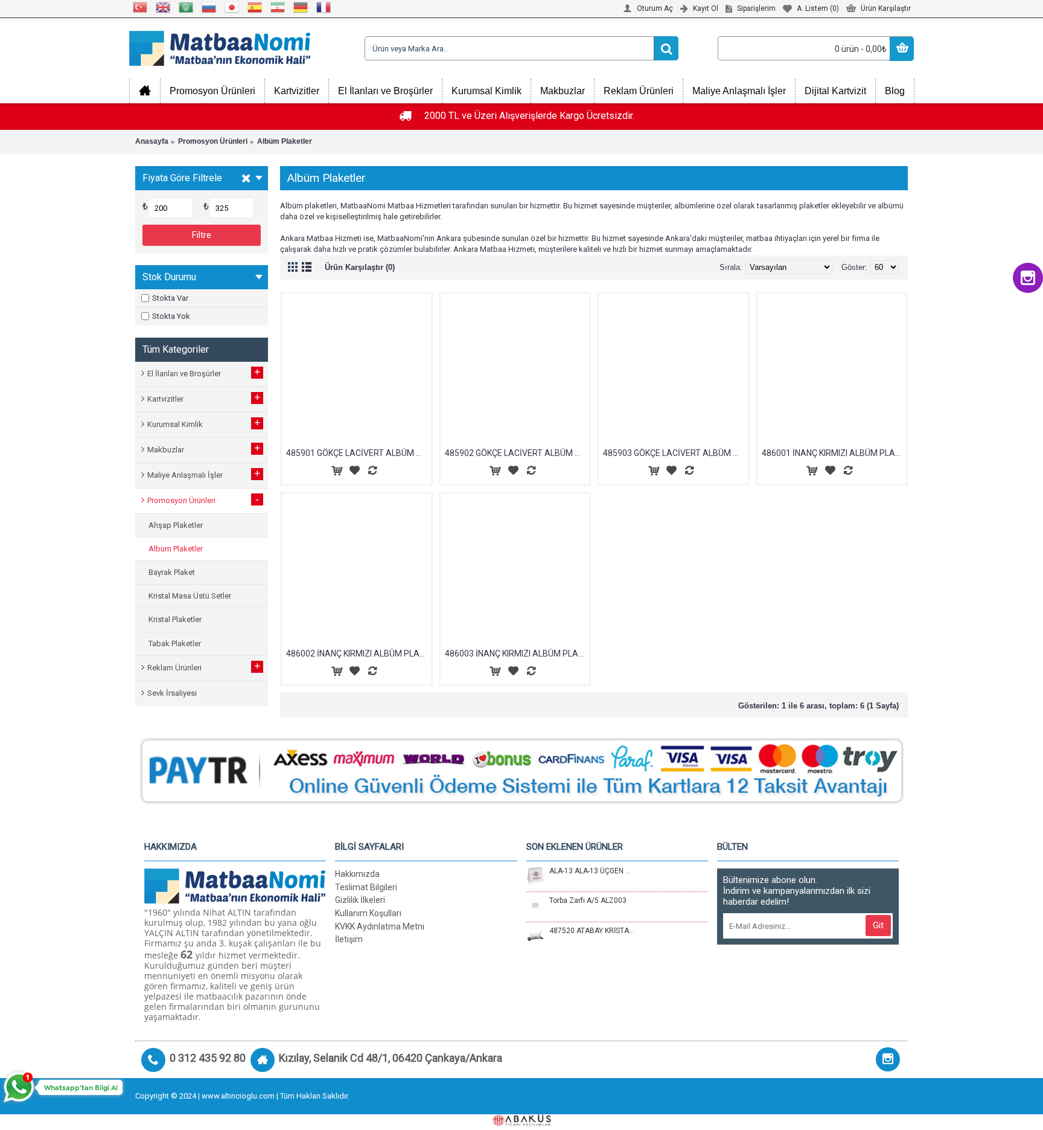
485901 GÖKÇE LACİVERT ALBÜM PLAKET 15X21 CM (358, 453)
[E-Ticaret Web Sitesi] (521, 1123)
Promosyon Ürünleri (212, 141)
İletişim (349, 939)
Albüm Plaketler (284, 141)
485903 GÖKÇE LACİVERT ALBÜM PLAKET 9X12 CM (675, 453)
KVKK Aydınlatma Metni (379, 926)
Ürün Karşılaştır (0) (360, 267)
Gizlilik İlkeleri (360, 900)
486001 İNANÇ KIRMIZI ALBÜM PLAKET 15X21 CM (834, 453)
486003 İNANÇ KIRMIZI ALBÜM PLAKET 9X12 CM (517, 653)
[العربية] (186, 7)
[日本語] (232, 7)
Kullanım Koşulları (368, 913)
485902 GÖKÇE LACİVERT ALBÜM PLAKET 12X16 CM (517, 453)
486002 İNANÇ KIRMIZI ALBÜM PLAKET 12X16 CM (358, 653)
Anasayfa (151, 141)
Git (878, 925)
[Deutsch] (301, 7)
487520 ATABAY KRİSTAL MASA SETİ (592, 930)
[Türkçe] (140, 7)
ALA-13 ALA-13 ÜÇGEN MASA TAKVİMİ (592, 871)
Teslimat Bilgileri (366, 887)
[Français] (324, 7)
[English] (163, 7)
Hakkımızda (357, 874)
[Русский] (209, 7)
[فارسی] (278, 7)
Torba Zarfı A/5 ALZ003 (588, 900)
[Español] (255, 7)
